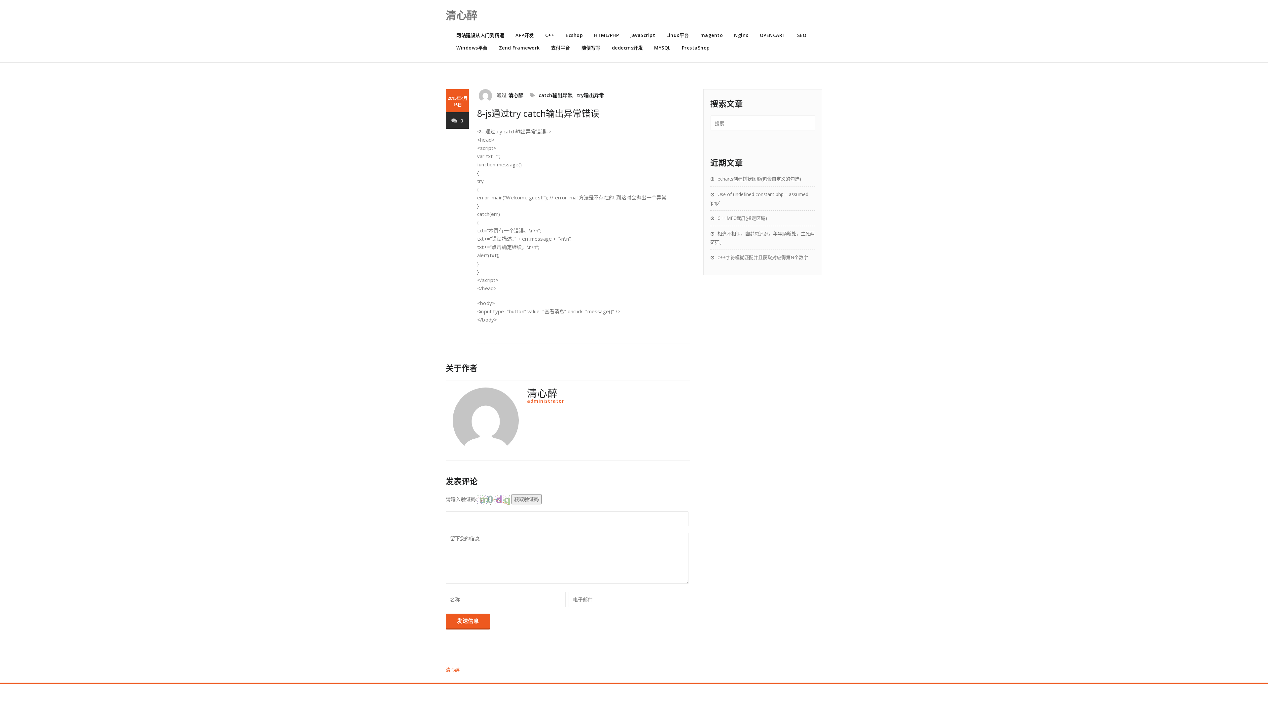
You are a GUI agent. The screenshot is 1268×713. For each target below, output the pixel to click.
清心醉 (516, 95)
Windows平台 (472, 48)
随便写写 (591, 48)
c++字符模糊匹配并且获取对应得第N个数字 (763, 257)
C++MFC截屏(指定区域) (742, 218)
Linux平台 (677, 35)
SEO (802, 35)
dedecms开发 (627, 48)
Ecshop (574, 35)
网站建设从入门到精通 (480, 35)
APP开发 (524, 35)
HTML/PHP (606, 35)
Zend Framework (519, 48)
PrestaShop (696, 48)
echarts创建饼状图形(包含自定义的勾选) (759, 179)
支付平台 (560, 48)
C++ (550, 35)
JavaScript (642, 35)
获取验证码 (526, 499)
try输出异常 (590, 95)
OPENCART (773, 35)
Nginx (741, 35)
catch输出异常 (556, 95)
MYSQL (662, 48)
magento (711, 35)
